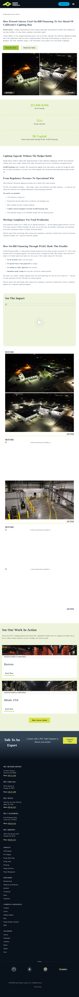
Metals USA (11, 700)
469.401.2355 (12, 807)
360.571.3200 (12, 775)
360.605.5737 (12, 840)
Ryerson (8, 664)
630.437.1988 (12, 792)
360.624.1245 (12, 823)
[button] (73, 4)
